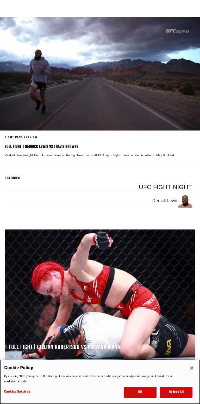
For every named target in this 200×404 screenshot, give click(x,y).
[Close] (191, 368)
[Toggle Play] (11, 133)
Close (190, 27)
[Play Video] (100, 74)
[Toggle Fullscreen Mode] (189, 133)
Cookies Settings (17, 392)
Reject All (176, 392)
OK (140, 392)
